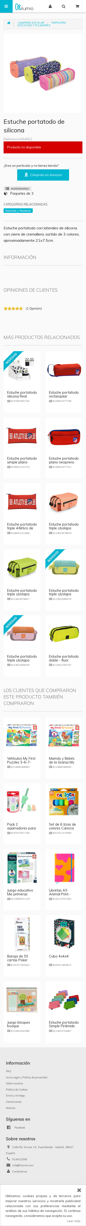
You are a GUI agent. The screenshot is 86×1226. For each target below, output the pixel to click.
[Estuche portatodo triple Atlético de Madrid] (22, 501)
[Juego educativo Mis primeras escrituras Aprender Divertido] (22, 867)
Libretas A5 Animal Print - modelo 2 (60, 894)
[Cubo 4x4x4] (63, 933)
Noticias (11, 1108)
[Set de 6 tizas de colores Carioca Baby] (63, 801)
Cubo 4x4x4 (59, 956)
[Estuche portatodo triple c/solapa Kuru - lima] (22, 567)
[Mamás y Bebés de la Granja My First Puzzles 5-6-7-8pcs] (63, 735)
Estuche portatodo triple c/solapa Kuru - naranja (64, 528)
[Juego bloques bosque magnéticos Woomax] (22, 999)
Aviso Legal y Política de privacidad (26, 1077)
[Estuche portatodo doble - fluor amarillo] (63, 633)
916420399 (19, 1159)
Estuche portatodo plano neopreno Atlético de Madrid (64, 462)
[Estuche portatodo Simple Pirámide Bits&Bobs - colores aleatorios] (63, 999)
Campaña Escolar (31, 22)
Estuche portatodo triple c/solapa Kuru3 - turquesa (64, 594)
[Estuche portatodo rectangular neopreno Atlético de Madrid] (63, 369)
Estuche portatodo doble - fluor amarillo (64, 660)
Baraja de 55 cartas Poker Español (17, 960)
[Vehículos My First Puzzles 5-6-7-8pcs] (22, 735)
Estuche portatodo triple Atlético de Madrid (22, 528)
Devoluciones (14, 1101)
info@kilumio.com (23, 1165)
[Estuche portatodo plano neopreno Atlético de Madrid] (63, 435)
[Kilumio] (24, 6)
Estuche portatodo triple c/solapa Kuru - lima (22, 594)
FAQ (8, 1071)
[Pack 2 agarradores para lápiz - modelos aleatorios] (22, 801)
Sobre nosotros (14, 1083)
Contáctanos (19, 1171)
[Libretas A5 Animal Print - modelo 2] (63, 867)
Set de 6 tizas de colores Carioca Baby (62, 828)
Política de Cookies (17, 1089)
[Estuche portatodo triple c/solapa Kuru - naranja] (63, 501)
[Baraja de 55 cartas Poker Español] (22, 933)
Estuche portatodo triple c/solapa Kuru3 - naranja (22, 660)
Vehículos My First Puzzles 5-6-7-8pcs (21, 762)
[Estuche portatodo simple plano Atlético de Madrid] (22, 435)
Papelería (59, 22)
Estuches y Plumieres (34, 25)
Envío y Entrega (15, 1095)
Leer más (74, 1221)
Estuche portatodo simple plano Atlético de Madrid (22, 462)
